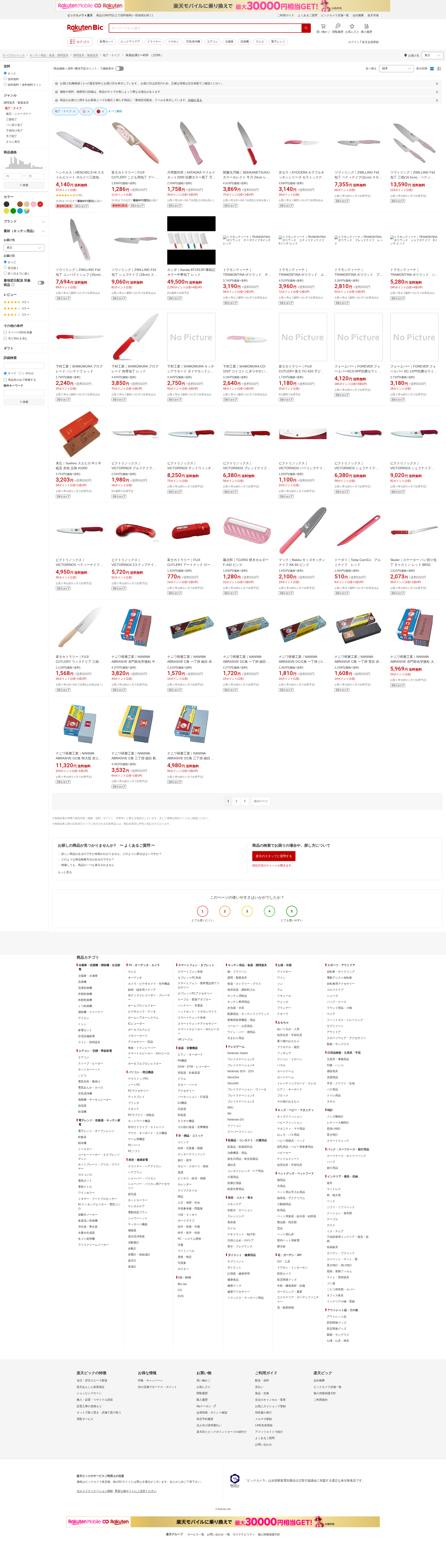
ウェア (331, 1014)
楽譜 (180, 1172)
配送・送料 (262, 1380)
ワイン (281, 977)
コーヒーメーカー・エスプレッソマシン (99, 1156)
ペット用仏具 (285, 1234)
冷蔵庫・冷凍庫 (88, 975)
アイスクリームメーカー (93, 1244)
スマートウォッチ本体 (192, 1017)
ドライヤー (154, 41)
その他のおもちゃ (288, 1101)
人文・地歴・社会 (189, 1202)
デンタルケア (136, 1206)
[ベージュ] (27, 204)
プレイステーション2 (240, 1101)
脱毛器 (132, 1194)
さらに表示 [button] (13, 141)
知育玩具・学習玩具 (289, 1035)
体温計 (132, 1266)
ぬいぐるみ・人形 (288, 1029)
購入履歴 (202, 1399)
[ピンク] (33, 204)
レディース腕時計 (338, 1122)
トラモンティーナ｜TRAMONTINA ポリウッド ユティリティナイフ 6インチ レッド (303, 274)
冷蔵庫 (229, 41)
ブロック (282, 1095)
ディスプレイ (136, 1096)
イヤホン (173, 41)
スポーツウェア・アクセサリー (346, 1038)
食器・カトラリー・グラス (244, 983)
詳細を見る (195, 100)
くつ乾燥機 (85, 1006)
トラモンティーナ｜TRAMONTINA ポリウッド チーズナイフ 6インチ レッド (247, 274)
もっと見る (65, 872)
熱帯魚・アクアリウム (291, 1198)
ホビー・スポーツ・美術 (193, 1166)
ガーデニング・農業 (289, 1291)
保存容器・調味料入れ (241, 989)
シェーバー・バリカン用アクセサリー (149, 1186)
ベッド (331, 1201)
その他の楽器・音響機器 (193, 1127)
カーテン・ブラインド (341, 1253)
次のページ (261, 801)
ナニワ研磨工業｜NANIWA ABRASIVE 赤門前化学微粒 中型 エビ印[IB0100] (135, 661)
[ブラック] (6, 204)
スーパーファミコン (240, 1131)
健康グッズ (234, 1285)
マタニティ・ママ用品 (291, 1128)
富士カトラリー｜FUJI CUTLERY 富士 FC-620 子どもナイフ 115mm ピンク (301, 371)
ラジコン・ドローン (289, 1059)
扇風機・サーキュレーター (95, 1099)
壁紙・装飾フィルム (339, 1271)
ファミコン (234, 1125)
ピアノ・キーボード (190, 1054)
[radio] (5, 73)
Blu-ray (182, 1284)
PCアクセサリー (138, 1090)
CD (180, 1290)
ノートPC (134, 1084)
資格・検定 (185, 1257)
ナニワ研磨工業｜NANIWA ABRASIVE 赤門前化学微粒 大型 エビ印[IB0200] (413, 661)
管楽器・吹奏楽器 (189, 1072)
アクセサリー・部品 (140, 1041)
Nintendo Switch (237, 1053)
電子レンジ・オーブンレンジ (96, 1131)
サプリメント (235, 1261)
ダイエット (234, 1267)
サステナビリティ (244, 1534)
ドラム (182, 1078)
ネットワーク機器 (139, 1121)
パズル (281, 1065)
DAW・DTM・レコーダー (194, 1066)
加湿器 (82, 1105)
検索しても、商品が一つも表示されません (87, 865)
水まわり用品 (235, 1038)
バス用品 (332, 1089)
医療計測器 (234, 1183)
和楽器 (182, 1115)
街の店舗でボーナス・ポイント (157, 1387)
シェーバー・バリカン (142, 1178)
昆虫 (280, 1228)
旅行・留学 (185, 1160)
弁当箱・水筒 (235, 1008)
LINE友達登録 (263, 1425)
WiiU (230, 1107)
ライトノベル (186, 1250)
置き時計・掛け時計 (339, 1265)
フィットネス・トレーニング (345, 1020)
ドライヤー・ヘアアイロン (144, 1166)
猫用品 (281, 1180)
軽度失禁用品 (235, 1189)
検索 (25, 185)
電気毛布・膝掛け (89, 1081)
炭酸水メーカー (88, 1214)
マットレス (334, 1189)
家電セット (107, 41)
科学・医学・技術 (189, 1232)
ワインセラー (86, 1192)
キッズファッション (289, 1116)
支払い (259, 1387)
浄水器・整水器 (88, 1226)
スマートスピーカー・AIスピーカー (149, 1055)
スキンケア (234, 1204)
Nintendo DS (235, 1119)
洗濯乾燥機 (85, 988)
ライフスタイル (187, 1190)
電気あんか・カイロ (90, 1087)
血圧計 (132, 1260)
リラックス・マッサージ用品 (245, 1297)
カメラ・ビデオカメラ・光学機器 (149, 983)
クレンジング (235, 1216)
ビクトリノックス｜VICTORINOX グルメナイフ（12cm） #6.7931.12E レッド (134, 468)
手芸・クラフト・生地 (341, 1083)
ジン (280, 983)
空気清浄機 (193, 41)
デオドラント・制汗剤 (241, 1234)
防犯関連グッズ (336, 1322)
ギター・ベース (187, 1084)
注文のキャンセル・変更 (270, 1399)
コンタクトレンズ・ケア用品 (245, 1171)
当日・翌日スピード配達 (92, 1380)
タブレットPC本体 (189, 977)
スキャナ (133, 1109)
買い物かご (203, 1380)
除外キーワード (13, 385)
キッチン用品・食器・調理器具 (49, 55)
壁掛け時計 (334, 1128)
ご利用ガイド (285, 15)
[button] (4, 162)
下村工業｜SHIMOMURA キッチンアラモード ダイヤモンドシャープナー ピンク (190, 371)
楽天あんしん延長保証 (91, 1387)
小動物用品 (284, 1204)
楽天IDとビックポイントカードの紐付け (222, 1431)
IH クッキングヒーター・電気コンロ (99, 1206)
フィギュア (284, 1053)
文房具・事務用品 (338, 1059)
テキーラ (282, 1014)
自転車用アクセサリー (341, 983)
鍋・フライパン (237, 971)
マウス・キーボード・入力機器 (147, 1133)
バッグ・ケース (336, 1001)
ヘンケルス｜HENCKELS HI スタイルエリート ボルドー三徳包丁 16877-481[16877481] (80, 177)
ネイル (231, 1228)
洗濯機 (244, 41)
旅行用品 (332, 1168)
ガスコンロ (85, 1174)
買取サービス (85, 1419)
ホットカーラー (138, 1200)
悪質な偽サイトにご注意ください (136, 1491)
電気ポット (85, 1180)
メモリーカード (138, 1035)
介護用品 (233, 1177)
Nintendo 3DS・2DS (240, 1071)
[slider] (4, 168)
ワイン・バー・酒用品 (241, 1032)
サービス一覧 (195, 1534)
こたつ (82, 1075)
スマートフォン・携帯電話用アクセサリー (199, 985)
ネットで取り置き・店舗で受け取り (99, 1412)
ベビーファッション (289, 1122)
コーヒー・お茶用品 (240, 1026)
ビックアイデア (130, 41)
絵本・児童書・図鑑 (190, 1148)
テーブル (332, 1219)
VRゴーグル (185, 1039)
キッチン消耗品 (237, 995)
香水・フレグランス (240, 1246)
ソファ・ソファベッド (341, 1207)
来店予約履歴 (205, 1419)
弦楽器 (182, 1109)
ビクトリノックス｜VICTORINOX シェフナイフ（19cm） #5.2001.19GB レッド (358, 468)
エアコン (212, 41)
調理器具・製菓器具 (85, 55)
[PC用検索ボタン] (306, 28)
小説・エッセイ (187, 1214)
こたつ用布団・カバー (341, 1289)
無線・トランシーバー (142, 1047)
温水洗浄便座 (136, 1236)
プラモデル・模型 (288, 1047)
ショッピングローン (89, 1393)
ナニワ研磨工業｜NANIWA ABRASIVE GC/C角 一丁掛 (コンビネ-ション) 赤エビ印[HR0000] (302, 661)
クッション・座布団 (339, 1213)
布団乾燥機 (85, 1000)
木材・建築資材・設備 (291, 1285)
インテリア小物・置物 (341, 1301)
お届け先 (9, 240)
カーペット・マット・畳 (342, 1259)
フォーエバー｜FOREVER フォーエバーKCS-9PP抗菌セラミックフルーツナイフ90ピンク (357, 371)
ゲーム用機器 (136, 1139)
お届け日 (9, 255)
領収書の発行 (263, 1412)
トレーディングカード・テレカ (296, 1083)
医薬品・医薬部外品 (240, 1146)
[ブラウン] (20, 204)
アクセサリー (186, 1090)
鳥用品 (281, 1210)
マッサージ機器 (138, 1224)
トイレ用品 (334, 1095)
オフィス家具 (335, 1295)
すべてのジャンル (14, 55)
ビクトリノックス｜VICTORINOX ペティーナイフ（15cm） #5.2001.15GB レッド (79, 564)
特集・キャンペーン (150, 1380)
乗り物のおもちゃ (288, 1041)
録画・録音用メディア (142, 989)
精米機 (82, 1143)
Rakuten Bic (85, 28)
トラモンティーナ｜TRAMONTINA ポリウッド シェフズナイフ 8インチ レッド (414, 274)
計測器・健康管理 (238, 1273)
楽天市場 (373, 15)
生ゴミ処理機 (86, 1238)
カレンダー (185, 1184)
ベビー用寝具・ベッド (291, 1140)
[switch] (41, 283)
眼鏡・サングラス (338, 1044)
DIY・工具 (283, 1261)
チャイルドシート (288, 1158)
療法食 (281, 1246)
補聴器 (132, 1230)
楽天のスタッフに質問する (274, 856)
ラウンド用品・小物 (339, 1008)
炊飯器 (82, 1137)
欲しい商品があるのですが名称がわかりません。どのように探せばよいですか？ (111, 854)
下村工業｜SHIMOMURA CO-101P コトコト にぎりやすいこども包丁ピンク (245, 371)
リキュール (284, 995)
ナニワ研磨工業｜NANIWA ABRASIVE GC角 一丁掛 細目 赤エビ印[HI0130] (246, 661)
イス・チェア (335, 1231)
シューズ (332, 995)
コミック (183, 1142)
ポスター (183, 1269)
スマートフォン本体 (190, 971)
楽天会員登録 (370, 42)
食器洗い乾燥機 (88, 1220)
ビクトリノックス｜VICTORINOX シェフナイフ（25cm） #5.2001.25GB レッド (414, 468)
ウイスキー (284, 971)
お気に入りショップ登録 (270, 1406)
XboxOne (233, 1077)
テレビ (260, 41)
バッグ (331, 1162)
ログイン (353, 42)
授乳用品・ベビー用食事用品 (295, 1146)
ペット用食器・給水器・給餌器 (296, 1216)
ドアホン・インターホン (292, 1267)
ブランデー (284, 1008)
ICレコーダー (136, 1023)
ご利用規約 (321, 1399)
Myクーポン (204, 1406)
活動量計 (133, 1242)
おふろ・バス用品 (288, 1134)
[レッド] (40, 204)
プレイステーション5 (240, 1059)
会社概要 (358, 15)
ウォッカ (282, 1001)
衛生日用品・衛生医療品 (242, 1158)
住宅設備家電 (86, 1036)
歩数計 (132, 1248)
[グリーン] (13, 211)
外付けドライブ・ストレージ (146, 1127)
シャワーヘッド (138, 1218)
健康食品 (233, 1279)
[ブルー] (20, 211)
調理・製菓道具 (237, 977)
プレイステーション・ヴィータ (246, 1089)
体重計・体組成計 (139, 1254)
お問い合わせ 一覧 (218, 1534)
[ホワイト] (13, 204)
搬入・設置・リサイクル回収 (95, 1399)
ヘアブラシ (135, 1172)
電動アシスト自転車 (339, 977)
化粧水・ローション (240, 1210)
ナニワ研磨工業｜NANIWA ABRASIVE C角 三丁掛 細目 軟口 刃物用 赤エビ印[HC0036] (135, 758)
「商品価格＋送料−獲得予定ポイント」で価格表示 (82, 68)
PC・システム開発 (189, 1238)
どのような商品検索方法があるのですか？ (87, 859)
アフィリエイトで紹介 (269, 1431)
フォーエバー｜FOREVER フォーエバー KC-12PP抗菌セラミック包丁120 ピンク (413, 371)
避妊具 (231, 1165)
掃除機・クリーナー (90, 1012)
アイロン (83, 1018)
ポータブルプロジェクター (144, 1063)
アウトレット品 (336, 1316)
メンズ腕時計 (335, 1116)
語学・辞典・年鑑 (189, 1226)
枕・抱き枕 (334, 1195)
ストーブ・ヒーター (90, 1063)
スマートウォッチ (338, 1140)
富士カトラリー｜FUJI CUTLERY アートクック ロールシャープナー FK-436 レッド (190, 564)
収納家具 (332, 1247)
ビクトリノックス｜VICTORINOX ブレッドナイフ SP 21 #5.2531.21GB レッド (245, 468)
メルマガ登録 (263, 1419)
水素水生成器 (86, 1232)
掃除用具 (332, 1071)
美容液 (231, 1222)
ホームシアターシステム (143, 1017)
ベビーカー (284, 1152)
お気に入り (203, 1387)
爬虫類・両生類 (287, 1222)
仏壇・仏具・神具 (338, 1340)
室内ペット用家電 (288, 1240)
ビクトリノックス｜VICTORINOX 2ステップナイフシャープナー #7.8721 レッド (134, 564)
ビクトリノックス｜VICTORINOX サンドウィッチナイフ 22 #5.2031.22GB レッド (190, 468)
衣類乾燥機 (85, 994)
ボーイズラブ (186, 1220)
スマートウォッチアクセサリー (197, 1023)
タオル (331, 1101)
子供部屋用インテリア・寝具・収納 (348, 1239)
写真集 (182, 1263)
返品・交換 (262, 1393)
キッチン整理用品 (238, 1001)
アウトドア (334, 1032)
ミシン (82, 1024)
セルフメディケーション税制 (95, 1491)
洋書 (180, 1244)
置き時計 (332, 1134)
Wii (229, 1113)
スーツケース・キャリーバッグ (346, 1155)
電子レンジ (278, 41)
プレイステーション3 (240, 1095)
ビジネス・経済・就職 (192, 1178)
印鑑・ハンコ (335, 1065)
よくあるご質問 (307, 15)
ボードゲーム (285, 1077)
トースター (85, 1149)
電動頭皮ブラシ (138, 1212)
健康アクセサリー (238, 1291)
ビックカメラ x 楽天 (80, 15)
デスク (331, 1225)
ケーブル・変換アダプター (194, 999)
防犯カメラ (284, 1273)
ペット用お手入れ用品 (291, 1192)
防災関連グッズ (287, 1279)
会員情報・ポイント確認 (212, 1412)
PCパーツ (134, 1145)
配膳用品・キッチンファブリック (248, 1014)
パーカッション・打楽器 (193, 1096)
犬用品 (281, 1186)
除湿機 (82, 1111)
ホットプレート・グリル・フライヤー (99, 1166)
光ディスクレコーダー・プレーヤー (149, 997)
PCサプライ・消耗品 (141, 1115)
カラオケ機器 (186, 1121)
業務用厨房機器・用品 (241, 1020)
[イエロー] (6, 211)
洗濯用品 (332, 1077)
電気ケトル (85, 1186)
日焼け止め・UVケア (240, 1240)
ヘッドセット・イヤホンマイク (197, 1011)
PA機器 (182, 1060)
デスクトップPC (138, 1078)
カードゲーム (285, 1071)
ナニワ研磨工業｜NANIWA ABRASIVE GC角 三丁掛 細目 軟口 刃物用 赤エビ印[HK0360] (190, 758)
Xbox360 (233, 1083)
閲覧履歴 (202, 1393)
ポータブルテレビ (139, 1029)
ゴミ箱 (331, 1283)
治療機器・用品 (237, 1152)
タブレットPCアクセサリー (195, 993)
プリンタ (133, 1103)
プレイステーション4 (240, 1065)
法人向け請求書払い (209, 1425)
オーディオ (135, 977)
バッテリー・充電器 (190, 1005)
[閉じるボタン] (437, 83)
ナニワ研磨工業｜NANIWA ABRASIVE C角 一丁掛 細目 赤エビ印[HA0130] (191, 661)
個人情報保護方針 (325, 1393)
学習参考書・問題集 (190, 1208)
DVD (181, 1296)
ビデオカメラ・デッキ (142, 1011)
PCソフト (134, 1151)
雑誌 (180, 1196)
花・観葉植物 (285, 1307)
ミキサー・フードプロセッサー (97, 1198)
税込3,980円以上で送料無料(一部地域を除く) (124, 15)
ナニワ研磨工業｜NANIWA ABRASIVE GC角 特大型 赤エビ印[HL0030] (79, 758)
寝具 (329, 1183)
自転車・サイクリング (341, 971)
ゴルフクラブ (335, 989)
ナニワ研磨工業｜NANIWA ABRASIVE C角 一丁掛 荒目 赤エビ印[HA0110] (358, 661)
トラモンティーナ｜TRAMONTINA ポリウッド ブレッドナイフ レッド (358, 274)
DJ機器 (182, 1103)
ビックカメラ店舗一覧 (335, 15)
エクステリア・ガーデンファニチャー (298, 1299)
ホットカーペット (89, 1069)
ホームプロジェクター (142, 1005)
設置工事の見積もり (89, 1406)
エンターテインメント (192, 1154)
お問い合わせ (263, 1444)
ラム (280, 989)
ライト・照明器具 (89, 1042)
